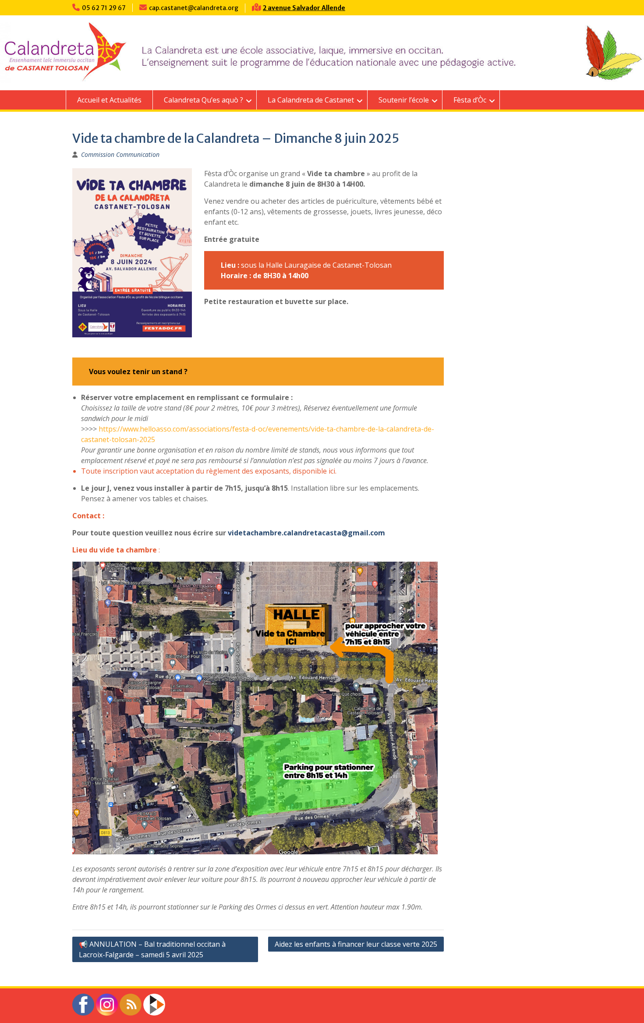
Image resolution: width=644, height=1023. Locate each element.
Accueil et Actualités (109, 100)
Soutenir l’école (404, 100)
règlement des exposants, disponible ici (270, 471)
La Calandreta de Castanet (311, 100)
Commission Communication (120, 154)
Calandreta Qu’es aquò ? (203, 100)
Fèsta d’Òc (469, 100)
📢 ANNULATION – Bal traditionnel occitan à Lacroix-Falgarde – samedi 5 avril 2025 (152, 949)
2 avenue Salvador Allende (304, 8)
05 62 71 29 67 (104, 8)
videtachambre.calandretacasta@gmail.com (306, 533)
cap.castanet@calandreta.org (193, 8)
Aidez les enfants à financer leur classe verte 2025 (356, 944)
